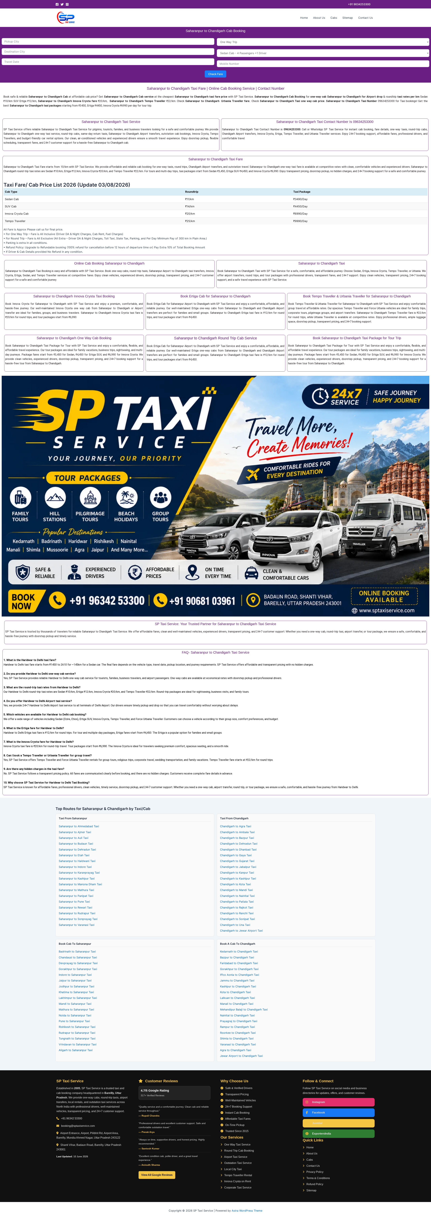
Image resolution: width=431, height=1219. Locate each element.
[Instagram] (67, 4)
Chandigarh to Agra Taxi (235, 826)
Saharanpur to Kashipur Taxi (77, 878)
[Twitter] (62, 4)
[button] (359, 4)
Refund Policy (314, 1184)
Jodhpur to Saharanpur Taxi (76, 986)
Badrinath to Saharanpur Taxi (77, 951)
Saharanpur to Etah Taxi (74, 855)
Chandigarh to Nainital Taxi (237, 896)
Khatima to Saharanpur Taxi (76, 992)
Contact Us (365, 17)
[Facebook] (57, 4)
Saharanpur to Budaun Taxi (76, 843)
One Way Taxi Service (237, 1144)
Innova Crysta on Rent (237, 1181)
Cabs (333, 17)
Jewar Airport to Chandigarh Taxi (241, 1056)
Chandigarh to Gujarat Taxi (237, 861)
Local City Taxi (233, 1169)
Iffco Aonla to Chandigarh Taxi (239, 974)
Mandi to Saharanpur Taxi (75, 1003)
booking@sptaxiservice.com (78, 1125)
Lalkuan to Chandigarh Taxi (237, 998)
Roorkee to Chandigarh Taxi (238, 1032)
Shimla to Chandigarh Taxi (237, 1038)
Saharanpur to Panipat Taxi (76, 896)
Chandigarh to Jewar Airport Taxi (241, 930)
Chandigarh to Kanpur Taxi (237, 872)
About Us (319, 17)
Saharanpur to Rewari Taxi (75, 907)
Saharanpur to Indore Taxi (75, 867)
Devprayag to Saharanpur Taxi (78, 963)
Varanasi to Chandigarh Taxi (238, 1044)
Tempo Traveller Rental (238, 1175)
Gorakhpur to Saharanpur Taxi (78, 969)
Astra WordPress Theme (247, 1210)
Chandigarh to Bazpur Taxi (237, 838)
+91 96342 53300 (71, 1118)
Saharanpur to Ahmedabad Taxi (79, 826)
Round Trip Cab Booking (239, 1150)
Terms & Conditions (318, 1178)
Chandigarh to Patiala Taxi (237, 901)
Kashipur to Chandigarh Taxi (238, 986)
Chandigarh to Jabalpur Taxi (238, 867)
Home (304, 17)
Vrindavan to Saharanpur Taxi (77, 1044)
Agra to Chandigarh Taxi (235, 1050)
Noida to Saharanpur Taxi (75, 1015)
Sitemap (347, 17)
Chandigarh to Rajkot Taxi (236, 907)
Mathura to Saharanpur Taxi (76, 1009)
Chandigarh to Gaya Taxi (236, 855)
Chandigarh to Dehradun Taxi (238, 843)
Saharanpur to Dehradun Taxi (77, 849)
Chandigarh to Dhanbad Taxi (238, 849)
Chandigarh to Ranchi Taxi (237, 913)
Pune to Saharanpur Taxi (74, 1021)
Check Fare (215, 74)
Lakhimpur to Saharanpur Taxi (78, 998)
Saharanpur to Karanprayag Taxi (79, 872)
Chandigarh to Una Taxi (235, 925)
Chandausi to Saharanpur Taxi (78, 957)
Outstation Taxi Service (238, 1163)
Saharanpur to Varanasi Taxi (76, 925)
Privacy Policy (314, 1171)
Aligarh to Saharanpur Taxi (76, 1050)
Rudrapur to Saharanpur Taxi (77, 1032)
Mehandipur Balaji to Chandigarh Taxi (244, 1009)
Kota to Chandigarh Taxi (235, 992)
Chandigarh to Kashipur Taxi (238, 878)
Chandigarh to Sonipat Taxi (237, 919)
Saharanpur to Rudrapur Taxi (77, 913)
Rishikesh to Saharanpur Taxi (77, 1027)
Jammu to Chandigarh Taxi (237, 980)
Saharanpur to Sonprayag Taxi (78, 919)
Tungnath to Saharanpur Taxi (77, 1038)
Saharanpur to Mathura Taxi (76, 890)
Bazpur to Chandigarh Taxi (237, 957)
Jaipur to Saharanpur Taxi (75, 980)
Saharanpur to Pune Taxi (74, 901)
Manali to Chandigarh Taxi (236, 1003)
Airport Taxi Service (235, 1156)
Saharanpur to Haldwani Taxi (77, 861)
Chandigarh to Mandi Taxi (236, 890)
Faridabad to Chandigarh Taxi (239, 963)
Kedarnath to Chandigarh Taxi (239, 951)
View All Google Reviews (157, 1174)
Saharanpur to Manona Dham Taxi (80, 884)
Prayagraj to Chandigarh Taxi (238, 1021)
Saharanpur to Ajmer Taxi (75, 832)
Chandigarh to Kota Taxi (235, 884)
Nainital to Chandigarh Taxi (237, 1015)
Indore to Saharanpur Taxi (75, 974)
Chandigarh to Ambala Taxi (237, 832)
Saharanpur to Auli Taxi (73, 838)
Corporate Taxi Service (238, 1187)
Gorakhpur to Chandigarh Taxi (239, 969)
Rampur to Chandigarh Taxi (237, 1027)
